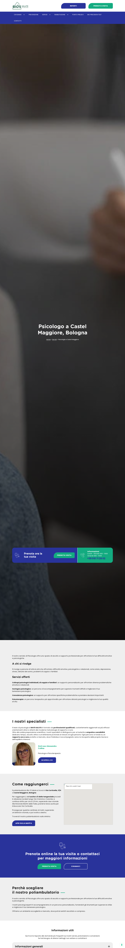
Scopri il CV (47, 760)
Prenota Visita (100, 6)
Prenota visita (49, 866)
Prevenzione (33, 15)
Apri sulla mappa (23, 823)
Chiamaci (75, 866)
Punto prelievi (78, 15)
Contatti (17, 21)
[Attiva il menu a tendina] (25, 14)
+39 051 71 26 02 (96, 558)
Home (48, 339)
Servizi (54, 339)
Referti (73, 6)
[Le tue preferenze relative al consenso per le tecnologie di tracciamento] (122, 945)
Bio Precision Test (94, 15)
